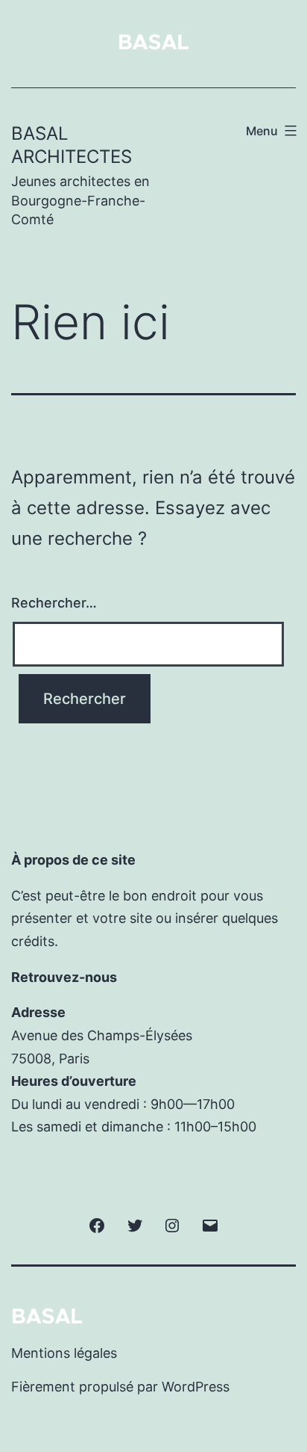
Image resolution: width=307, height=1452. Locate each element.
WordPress (196, 1386)
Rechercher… (54, 603)
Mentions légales (64, 1353)
